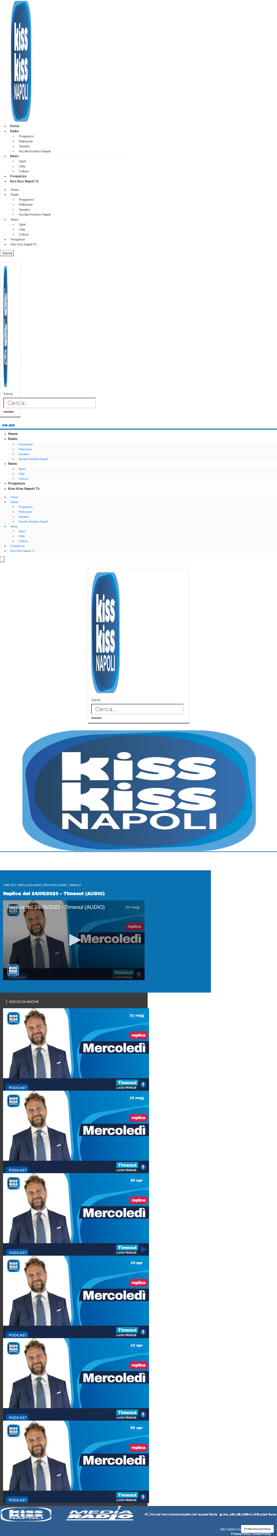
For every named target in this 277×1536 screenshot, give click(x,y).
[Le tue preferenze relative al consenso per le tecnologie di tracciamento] (257, 1529)
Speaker (24, 146)
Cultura (23, 171)
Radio (14, 131)
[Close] (10, 416)
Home (14, 126)
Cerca (8, 394)
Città (22, 166)
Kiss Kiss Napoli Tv (24, 181)
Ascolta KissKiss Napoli (34, 151)
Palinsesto (26, 141)
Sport (22, 161)
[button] (74, 940)
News (14, 156)
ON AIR (8, 425)
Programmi (26, 136)
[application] (74, 940)
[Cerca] (8, 411)
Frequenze (18, 176)
